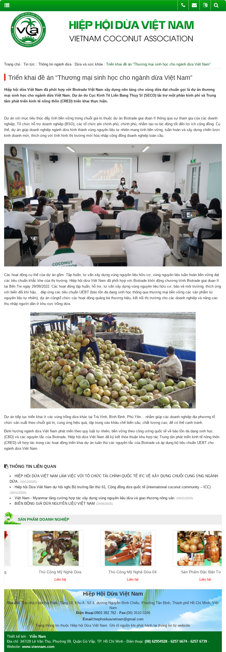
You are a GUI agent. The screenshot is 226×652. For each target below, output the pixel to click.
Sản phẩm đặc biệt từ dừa (186, 572)
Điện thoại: (85, 613)
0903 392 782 (105, 613)
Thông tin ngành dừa (54, 64)
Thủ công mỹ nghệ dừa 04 (113, 572)
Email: (88, 619)
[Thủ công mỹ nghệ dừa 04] (108, 548)
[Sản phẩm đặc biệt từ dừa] (181, 548)
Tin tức (29, 64)
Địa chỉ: (13, 603)
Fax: (123, 613)
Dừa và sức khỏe (89, 64)
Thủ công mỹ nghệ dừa (40, 572)
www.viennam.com (38, 647)
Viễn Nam (37, 636)
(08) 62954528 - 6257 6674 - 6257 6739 (176, 641)
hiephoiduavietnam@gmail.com (119, 619)
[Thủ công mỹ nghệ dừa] (36, 548)
